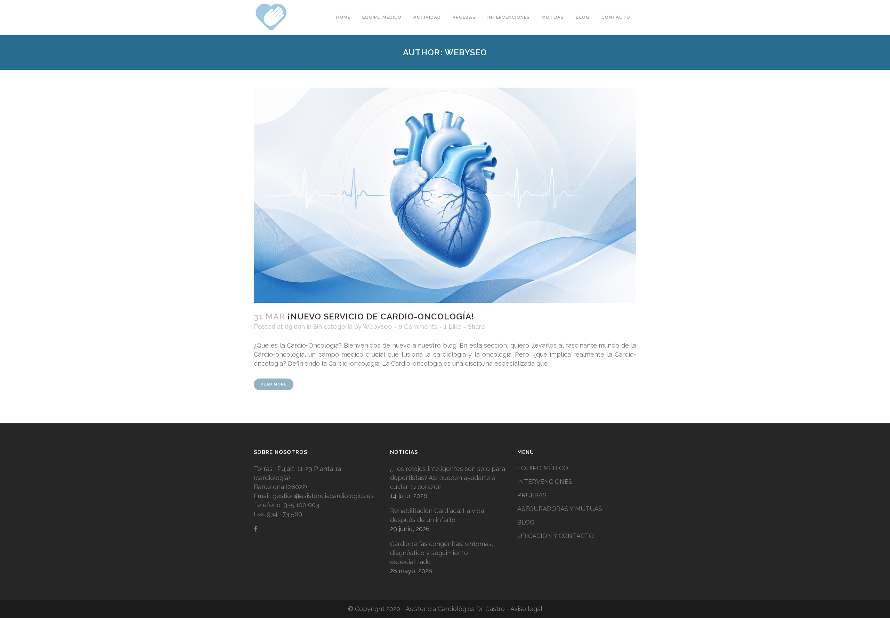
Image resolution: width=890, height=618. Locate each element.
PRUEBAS (532, 495)
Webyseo (377, 326)
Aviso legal (526, 608)
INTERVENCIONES (544, 481)
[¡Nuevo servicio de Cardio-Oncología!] (445, 195)
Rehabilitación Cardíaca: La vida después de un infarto (437, 515)
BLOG (525, 522)
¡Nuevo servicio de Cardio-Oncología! (381, 316)
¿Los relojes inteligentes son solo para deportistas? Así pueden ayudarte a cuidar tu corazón (447, 477)
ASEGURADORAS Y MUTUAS (559, 508)
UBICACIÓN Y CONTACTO (555, 535)
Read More (273, 384)
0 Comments (417, 326)
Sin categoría (333, 326)
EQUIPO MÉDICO (542, 468)
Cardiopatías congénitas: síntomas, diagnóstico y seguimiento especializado (441, 553)
